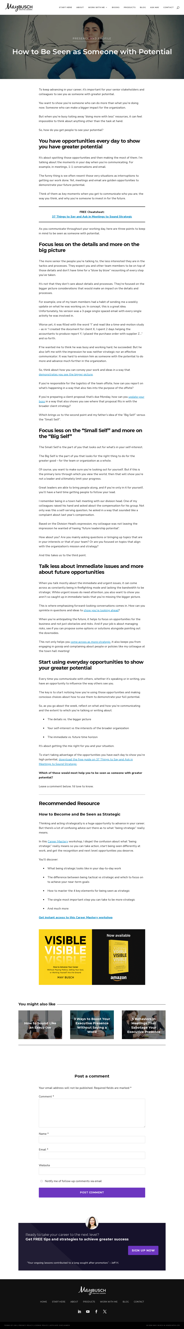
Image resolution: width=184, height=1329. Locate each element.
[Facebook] (96, 1312)
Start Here (65, 7)
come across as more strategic (90, 642)
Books (115, 7)
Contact (168, 7)
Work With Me (96, 7)
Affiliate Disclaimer (60, 1325)
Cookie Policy (41, 1325)
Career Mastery (58, 841)
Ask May (154, 7)
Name (44, 1134)
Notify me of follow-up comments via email (73, 1181)
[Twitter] (105, 1312)
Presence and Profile (92, 38)
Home (43, 1301)
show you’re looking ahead (101, 610)
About (80, 7)
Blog (143, 7)
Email (43, 1149)
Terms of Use (10, 1325)
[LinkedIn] (79, 1312)
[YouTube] (88, 1312)
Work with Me (109, 1301)
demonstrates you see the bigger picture (66, 374)
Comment (46, 1096)
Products (130, 7)
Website (44, 1165)
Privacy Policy (26, 1325)
